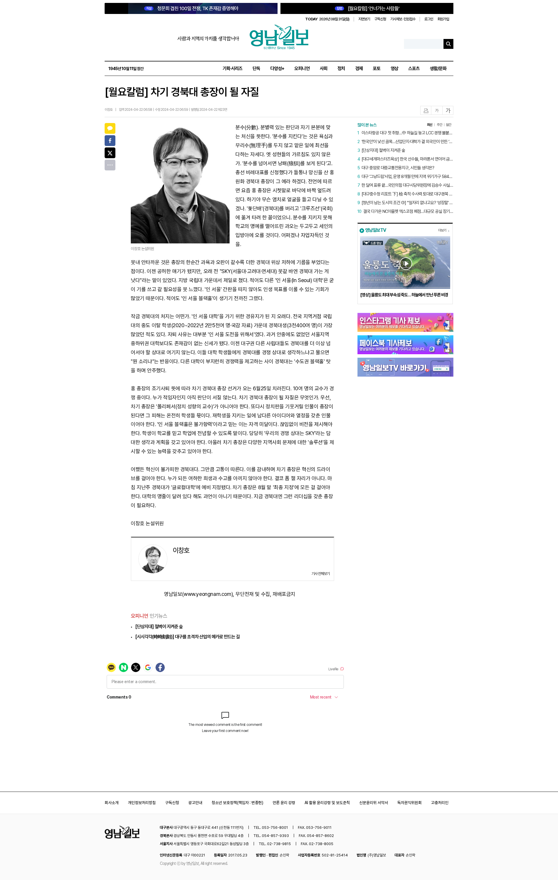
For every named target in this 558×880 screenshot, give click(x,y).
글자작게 (436, 110)
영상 (394, 68)
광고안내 (195, 802)
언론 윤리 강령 (284, 802)
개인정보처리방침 (142, 802)
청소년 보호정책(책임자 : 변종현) (237, 802)
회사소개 (112, 802)
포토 (376, 68)
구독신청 (380, 19)
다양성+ (277, 68)
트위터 (110, 152)
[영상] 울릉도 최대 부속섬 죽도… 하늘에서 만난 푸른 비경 (404, 295)
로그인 (428, 19)
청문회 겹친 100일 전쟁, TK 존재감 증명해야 (192, 8)
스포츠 (414, 68)
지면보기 (364, 19)
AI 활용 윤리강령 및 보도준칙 (327, 802)
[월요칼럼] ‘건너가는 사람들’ (368, 8)
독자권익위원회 (409, 802)
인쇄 (426, 110)
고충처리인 (439, 802)
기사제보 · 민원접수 (402, 19)
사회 (323, 68)
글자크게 (448, 110)
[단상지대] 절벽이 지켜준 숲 (159, 626)
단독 (256, 68)
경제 (359, 68)
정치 (341, 68)
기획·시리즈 (232, 68)
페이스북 (110, 140)
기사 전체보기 (321, 573)
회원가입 (443, 19)
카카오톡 (110, 128)
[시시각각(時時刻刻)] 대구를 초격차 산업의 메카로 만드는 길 (187, 636)
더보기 (442, 230)
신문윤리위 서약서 (373, 802)
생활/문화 (438, 68)
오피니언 (302, 68)
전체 (110, 165)
